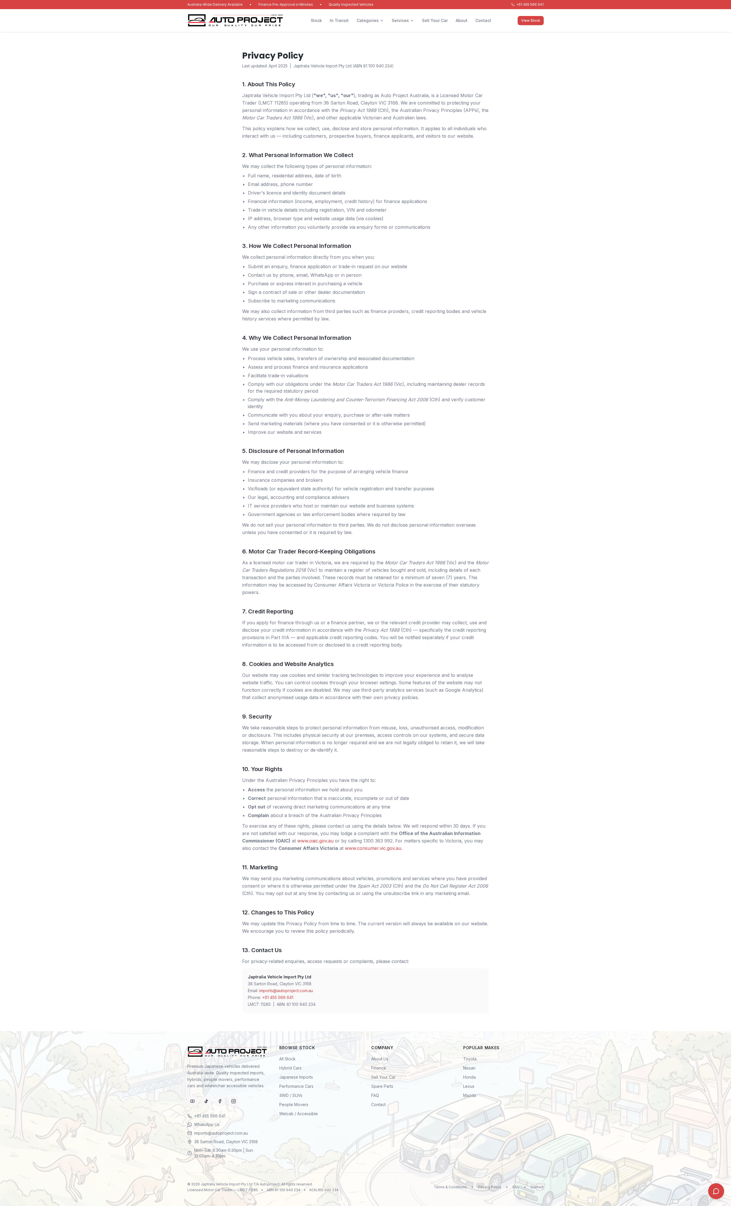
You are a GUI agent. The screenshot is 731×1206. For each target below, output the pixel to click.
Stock (316, 20)
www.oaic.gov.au (315, 841)
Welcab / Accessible (298, 1113)
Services (400, 20)
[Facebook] (220, 1101)
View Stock (530, 20)
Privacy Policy (489, 1187)
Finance (378, 1067)
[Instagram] (233, 1101)
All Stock (287, 1058)
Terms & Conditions (450, 1187)
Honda (469, 1077)
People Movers (293, 1104)
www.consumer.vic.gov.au (373, 848)
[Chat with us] (716, 1191)
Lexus (468, 1086)
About (461, 20)
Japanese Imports (296, 1077)
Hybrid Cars (290, 1067)
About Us (379, 1058)
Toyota (470, 1058)
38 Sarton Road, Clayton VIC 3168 (226, 1141)
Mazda (469, 1095)
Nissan (469, 1067)
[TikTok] (206, 1101)
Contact (483, 20)
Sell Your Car (435, 20)
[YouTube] (192, 1101)
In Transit (339, 20)
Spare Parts (382, 1086)
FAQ (375, 1095)
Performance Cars (296, 1086)
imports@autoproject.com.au (286, 990)
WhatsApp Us (207, 1124)
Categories (368, 20)
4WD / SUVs (290, 1095)
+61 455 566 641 (530, 4)
